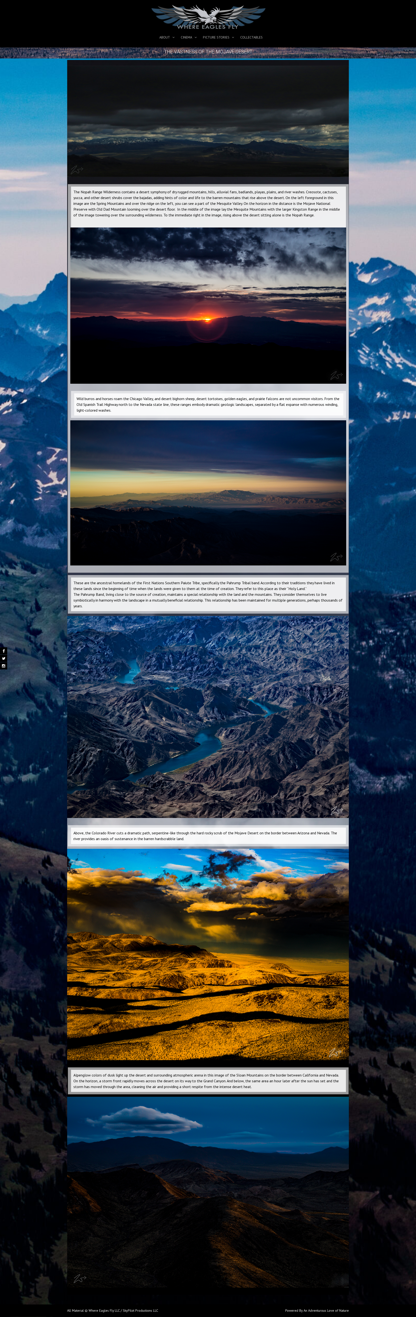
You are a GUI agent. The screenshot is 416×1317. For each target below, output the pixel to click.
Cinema (186, 37)
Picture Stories (216, 37)
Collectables (251, 37)
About (164, 37)
